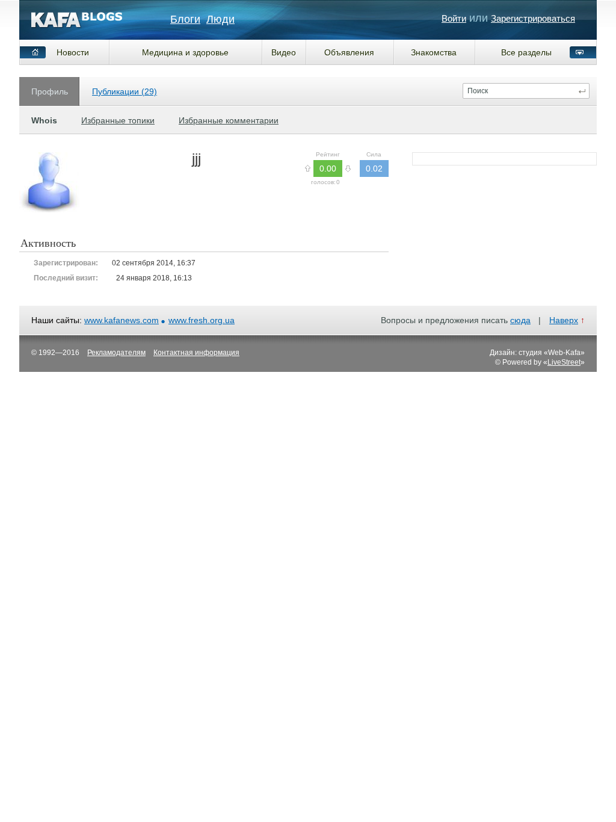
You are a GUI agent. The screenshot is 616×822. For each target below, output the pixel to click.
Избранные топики (118, 120)
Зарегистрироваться (533, 18)
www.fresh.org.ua (201, 320)
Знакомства (434, 52)
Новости (73, 52)
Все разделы (526, 52)
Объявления (349, 52)
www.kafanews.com (121, 320)
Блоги (185, 19)
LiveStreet (564, 362)
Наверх (563, 320)
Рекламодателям (116, 352)
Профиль (49, 91)
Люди (220, 19)
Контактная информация (196, 352)
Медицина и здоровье (185, 52)
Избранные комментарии (229, 120)
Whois (44, 120)
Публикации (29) (124, 91)
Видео (283, 52)
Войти (454, 18)
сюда (520, 320)
